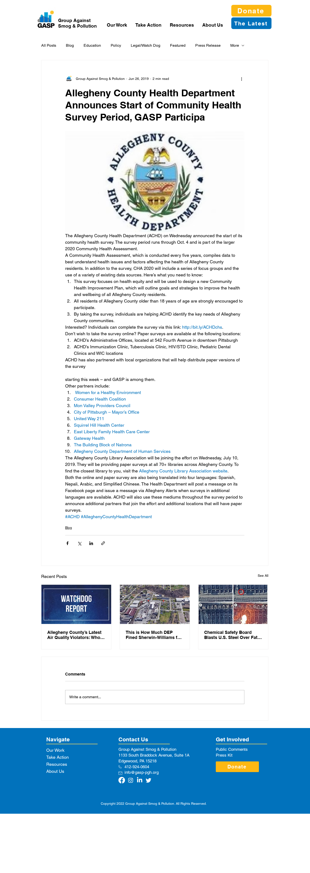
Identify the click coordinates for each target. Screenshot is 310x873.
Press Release (208, 45)
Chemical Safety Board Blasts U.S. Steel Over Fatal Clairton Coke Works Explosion (232, 635)
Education (92, 45)
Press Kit (224, 755)
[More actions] (241, 79)
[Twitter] (148, 780)
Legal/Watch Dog (145, 45)
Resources (56, 764)
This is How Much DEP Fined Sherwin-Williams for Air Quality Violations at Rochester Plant (154, 635)
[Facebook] (121, 780)
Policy (116, 45)
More (234, 45)
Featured (178, 45)
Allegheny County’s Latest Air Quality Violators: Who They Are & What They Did (74, 635)
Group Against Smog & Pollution (77, 23)
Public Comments (232, 749)
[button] (117, 25)
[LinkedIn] (139, 780)
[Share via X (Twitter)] (79, 543)
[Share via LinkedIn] (91, 543)
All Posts (48, 45)
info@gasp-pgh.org (141, 772)
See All (263, 575)
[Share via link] (103, 543)
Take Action (57, 757)
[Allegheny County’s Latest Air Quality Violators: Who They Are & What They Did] (76, 604)
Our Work (55, 750)
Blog (70, 45)
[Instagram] (130, 780)
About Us (55, 771)
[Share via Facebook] (67, 543)
